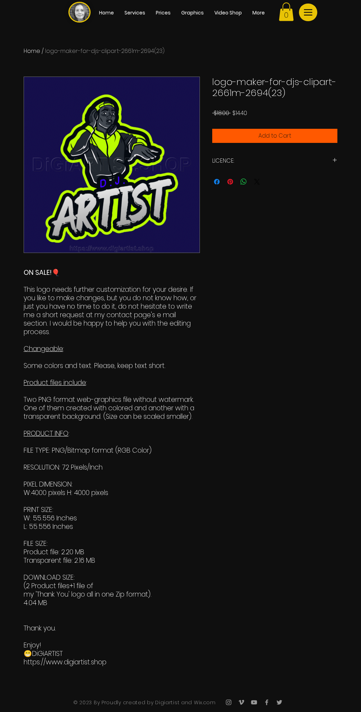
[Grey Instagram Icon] (228, 702)
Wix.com (204, 702)
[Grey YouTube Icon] (254, 702)
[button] (286, 11)
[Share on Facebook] (217, 181)
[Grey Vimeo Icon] (241, 702)
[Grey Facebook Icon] (266, 702)
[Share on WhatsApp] (243, 181)
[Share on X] (257, 181)
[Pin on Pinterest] (230, 181)
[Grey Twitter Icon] (279, 702)
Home (32, 51)
